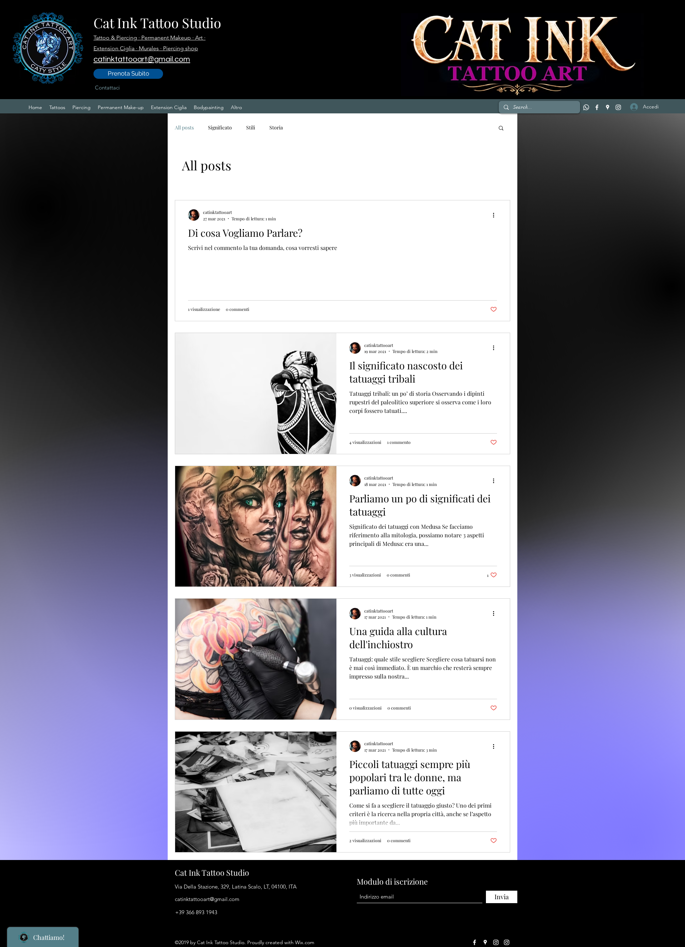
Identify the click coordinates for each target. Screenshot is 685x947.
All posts (184, 127)
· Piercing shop (179, 48)
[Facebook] (596, 107)
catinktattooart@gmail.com (207, 899)
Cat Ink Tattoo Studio (157, 23)
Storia (276, 127)
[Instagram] (618, 107)
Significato (220, 127)
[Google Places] (607, 107)
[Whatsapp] (586, 107)
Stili (250, 127)
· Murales (148, 48)
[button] (501, 128)
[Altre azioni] (496, 215)
